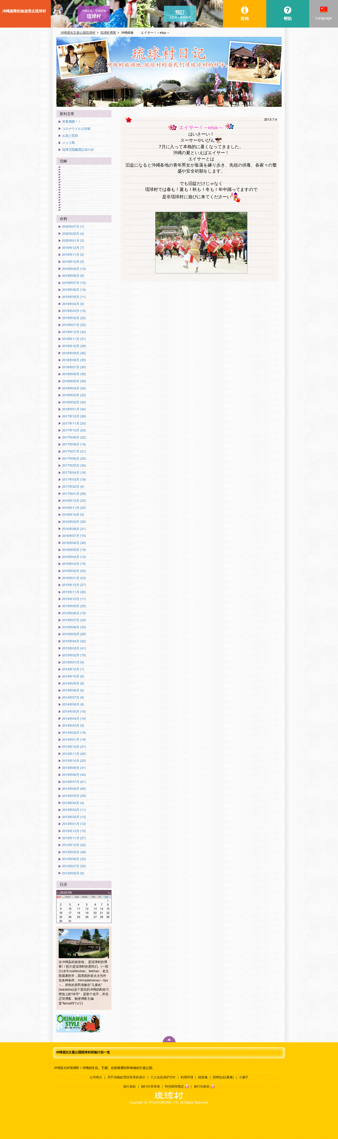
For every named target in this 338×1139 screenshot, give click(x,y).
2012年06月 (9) (73, 873)
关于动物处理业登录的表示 (126, 1077)
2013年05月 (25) (74, 795)
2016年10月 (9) (73, 514)
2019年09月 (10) (74, 268)
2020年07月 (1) (73, 226)
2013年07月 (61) (74, 781)
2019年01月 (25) (74, 325)
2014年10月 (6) (73, 676)
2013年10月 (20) (74, 760)
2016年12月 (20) (74, 500)
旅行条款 (129, 1086)
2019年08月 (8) (73, 275)
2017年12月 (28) (74, 416)
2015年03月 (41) (74, 648)
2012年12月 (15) (74, 831)
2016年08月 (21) (74, 529)
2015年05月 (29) (74, 634)
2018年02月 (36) (74, 402)
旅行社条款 (202, 1086)
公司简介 (96, 1077)
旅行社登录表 (150, 1086)
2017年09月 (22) (74, 437)
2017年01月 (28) (74, 493)
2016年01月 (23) (74, 578)
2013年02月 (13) (74, 817)
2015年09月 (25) (74, 606)
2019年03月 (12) (74, 311)
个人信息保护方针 (163, 1077)
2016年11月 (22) (74, 507)
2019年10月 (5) (73, 261)
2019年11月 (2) (73, 254)
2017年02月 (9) (73, 486)
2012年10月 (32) (74, 845)
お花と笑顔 (70, 135)
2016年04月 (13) (74, 557)
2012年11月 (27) (74, 838)
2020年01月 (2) (73, 240)
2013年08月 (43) (74, 774)
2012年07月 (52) (74, 866)
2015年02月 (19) (74, 655)
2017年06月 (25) (74, 458)
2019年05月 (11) (74, 297)
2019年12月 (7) (73, 247)
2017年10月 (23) (74, 430)
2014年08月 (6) (73, 690)
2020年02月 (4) (73, 233)
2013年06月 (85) (74, 788)
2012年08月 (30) (74, 859)
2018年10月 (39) (74, 346)
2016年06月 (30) (74, 543)
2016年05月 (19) (74, 549)
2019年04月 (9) (73, 304)
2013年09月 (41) (74, 767)
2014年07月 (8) (73, 697)
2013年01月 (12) (74, 824)
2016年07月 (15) (74, 535)
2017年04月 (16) (74, 472)
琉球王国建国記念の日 (78, 149)
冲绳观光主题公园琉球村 (77, 32)
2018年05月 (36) (74, 381)
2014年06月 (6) (73, 704)
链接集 (203, 1077)
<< (58, 892)
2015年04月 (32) (74, 641)
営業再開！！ (71, 121)
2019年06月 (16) (74, 289)
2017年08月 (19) (74, 444)
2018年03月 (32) (74, 395)
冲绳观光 (60, 1067)
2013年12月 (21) (74, 746)
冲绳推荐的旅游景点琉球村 (24, 10)
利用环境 (186, 1077)
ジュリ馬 (68, 142)
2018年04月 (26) (74, 388)
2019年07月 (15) (74, 282)
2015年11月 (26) (74, 592)
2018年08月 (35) (74, 360)
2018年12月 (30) (74, 332)
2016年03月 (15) (74, 563)
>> (109, 892)
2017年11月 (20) (74, 423)
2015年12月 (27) (74, 585)
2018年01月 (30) (74, 409)
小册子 (243, 1077)
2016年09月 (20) (74, 521)
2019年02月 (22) (74, 318)
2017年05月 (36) (74, 465)
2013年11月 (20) (74, 753)
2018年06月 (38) (74, 374)
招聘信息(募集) (223, 1077)
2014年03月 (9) (73, 725)
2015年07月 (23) (74, 620)
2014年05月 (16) (74, 711)
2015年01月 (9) (73, 662)
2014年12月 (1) (73, 669)
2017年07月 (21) (74, 451)
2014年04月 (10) (74, 718)
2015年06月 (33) (74, 627)
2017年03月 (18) (74, 479)
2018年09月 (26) (74, 353)
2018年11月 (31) (74, 339)
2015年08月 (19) (74, 613)
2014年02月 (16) (74, 732)
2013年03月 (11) (74, 810)
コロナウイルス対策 (76, 128)
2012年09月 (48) (74, 852)
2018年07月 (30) (74, 367)
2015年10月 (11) (74, 599)
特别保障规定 (174, 1086)
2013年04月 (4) (73, 803)
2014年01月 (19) (74, 739)
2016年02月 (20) (74, 571)
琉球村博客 (108, 32)
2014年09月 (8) (73, 683)
